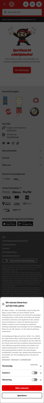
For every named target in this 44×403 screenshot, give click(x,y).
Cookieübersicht (25, 360)
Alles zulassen (22, 388)
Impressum (15, 360)
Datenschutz (6, 360)
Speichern (22, 395)
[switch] (34, 372)
